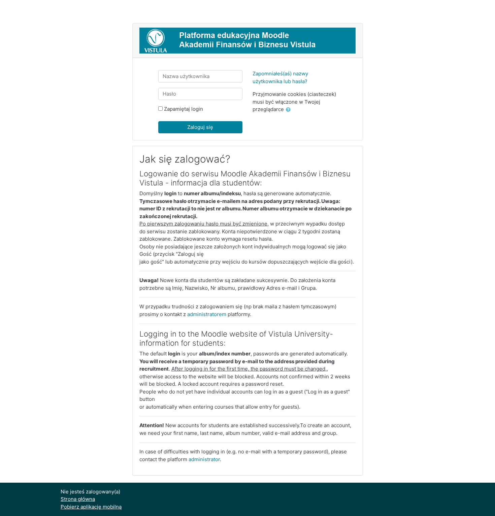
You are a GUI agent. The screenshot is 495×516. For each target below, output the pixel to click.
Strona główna (78, 499)
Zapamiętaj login (183, 109)
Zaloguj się (200, 127)
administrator (204, 459)
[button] (289, 110)
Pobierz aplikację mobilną (91, 507)
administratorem (206, 314)
